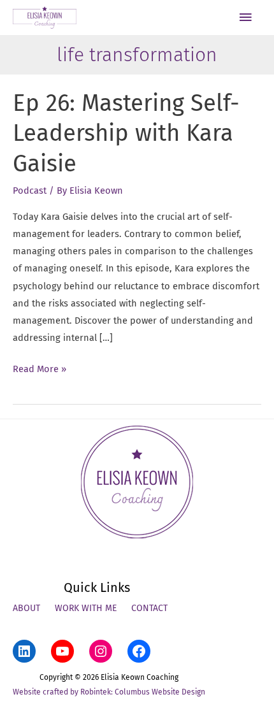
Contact (149, 608)
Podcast (30, 190)
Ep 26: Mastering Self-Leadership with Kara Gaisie (126, 133)
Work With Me (86, 608)
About (26, 608)
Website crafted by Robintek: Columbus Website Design (109, 692)
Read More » (39, 370)
